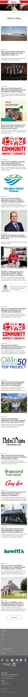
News (2, 640)
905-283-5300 (4, 682)
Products (3, 631)
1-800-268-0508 (5, 684)
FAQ (2, 644)
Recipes (3, 635)
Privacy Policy (4, 690)
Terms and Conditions (5, 688)
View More (14, 617)
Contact (3, 653)
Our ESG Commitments (6, 648)
